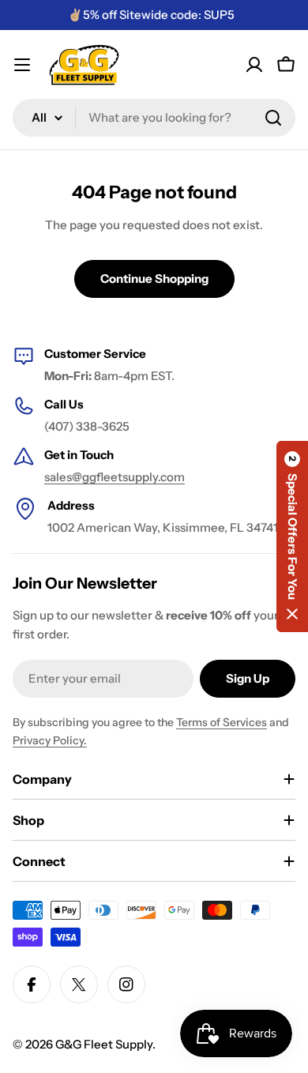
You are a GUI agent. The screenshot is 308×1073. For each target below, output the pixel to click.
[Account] (254, 64)
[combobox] (154, 118)
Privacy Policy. (50, 740)
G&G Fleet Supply (103, 1044)
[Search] (273, 117)
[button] (292, 536)
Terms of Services (221, 722)
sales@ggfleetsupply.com (114, 476)
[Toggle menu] (22, 64)
